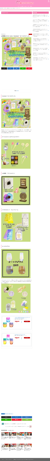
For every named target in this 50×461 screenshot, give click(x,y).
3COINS (3, 413)
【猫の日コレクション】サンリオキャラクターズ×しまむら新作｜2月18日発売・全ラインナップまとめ (40, 44)
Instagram (25, 6)
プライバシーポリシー (9, 459)
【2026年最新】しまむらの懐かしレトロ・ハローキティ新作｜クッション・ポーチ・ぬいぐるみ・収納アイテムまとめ (40, 58)
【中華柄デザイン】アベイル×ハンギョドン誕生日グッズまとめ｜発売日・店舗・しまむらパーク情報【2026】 (40, 25)
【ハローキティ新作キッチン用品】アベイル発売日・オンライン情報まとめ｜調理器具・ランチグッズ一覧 (40, 20)
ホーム (18, 6)
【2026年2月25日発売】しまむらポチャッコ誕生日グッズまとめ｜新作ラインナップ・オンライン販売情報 (40, 30)
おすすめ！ (11, 413)
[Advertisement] (9, 24)
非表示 (18, 90)
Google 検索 (21, 6)
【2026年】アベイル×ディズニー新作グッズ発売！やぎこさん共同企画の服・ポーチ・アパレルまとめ (40, 54)
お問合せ (31, 6)
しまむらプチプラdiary (24, 459)
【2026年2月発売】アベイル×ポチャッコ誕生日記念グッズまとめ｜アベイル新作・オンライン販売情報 (40, 35)
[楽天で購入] (21, 321)
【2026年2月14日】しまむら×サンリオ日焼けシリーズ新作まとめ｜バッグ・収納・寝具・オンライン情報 (40, 49)
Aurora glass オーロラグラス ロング (19, 334)
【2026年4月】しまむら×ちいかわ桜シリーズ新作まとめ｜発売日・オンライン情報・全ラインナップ (40, 16)
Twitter (28, 6)
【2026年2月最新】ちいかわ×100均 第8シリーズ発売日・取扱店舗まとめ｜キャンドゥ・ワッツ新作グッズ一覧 (40, 39)
